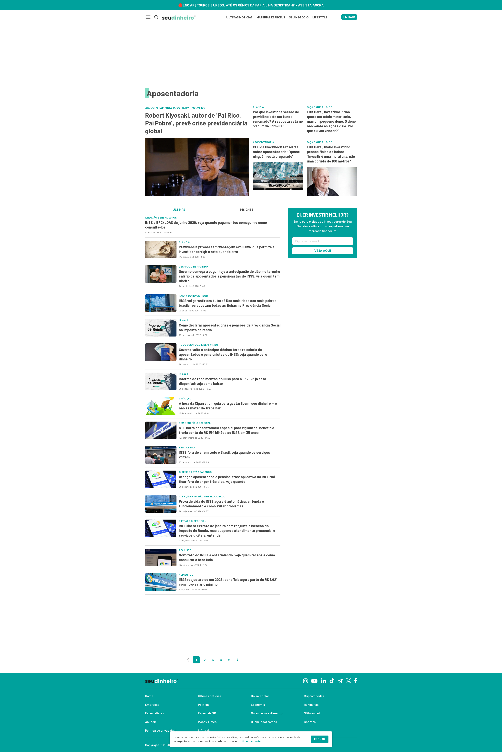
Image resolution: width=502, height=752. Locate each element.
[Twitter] (348, 680)
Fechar (319, 739)
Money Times (207, 722)
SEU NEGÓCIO (298, 17)
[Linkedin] (323, 680)
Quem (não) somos (264, 722)
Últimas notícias (209, 696)
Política (203, 704)
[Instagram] (305, 680)
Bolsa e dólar (260, 696)
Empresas (152, 704)
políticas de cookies (250, 741)
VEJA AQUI (322, 251)
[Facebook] (355, 680)
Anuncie (151, 722)
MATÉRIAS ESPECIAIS (270, 17)
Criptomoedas (314, 696)
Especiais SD (207, 713)
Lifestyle (204, 730)
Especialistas (154, 713)
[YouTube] (314, 680)
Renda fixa (311, 704)
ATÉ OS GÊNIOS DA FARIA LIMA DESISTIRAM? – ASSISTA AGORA (275, 5)
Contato (310, 722)
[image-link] (160, 249)
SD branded (312, 713)
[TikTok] (331, 680)
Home (149, 696)
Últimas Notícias (239, 17)
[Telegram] (340, 680)
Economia (258, 704)
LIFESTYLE (319, 17)
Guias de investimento (267, 713)
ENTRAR (349, 17)
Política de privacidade (161, 730)
